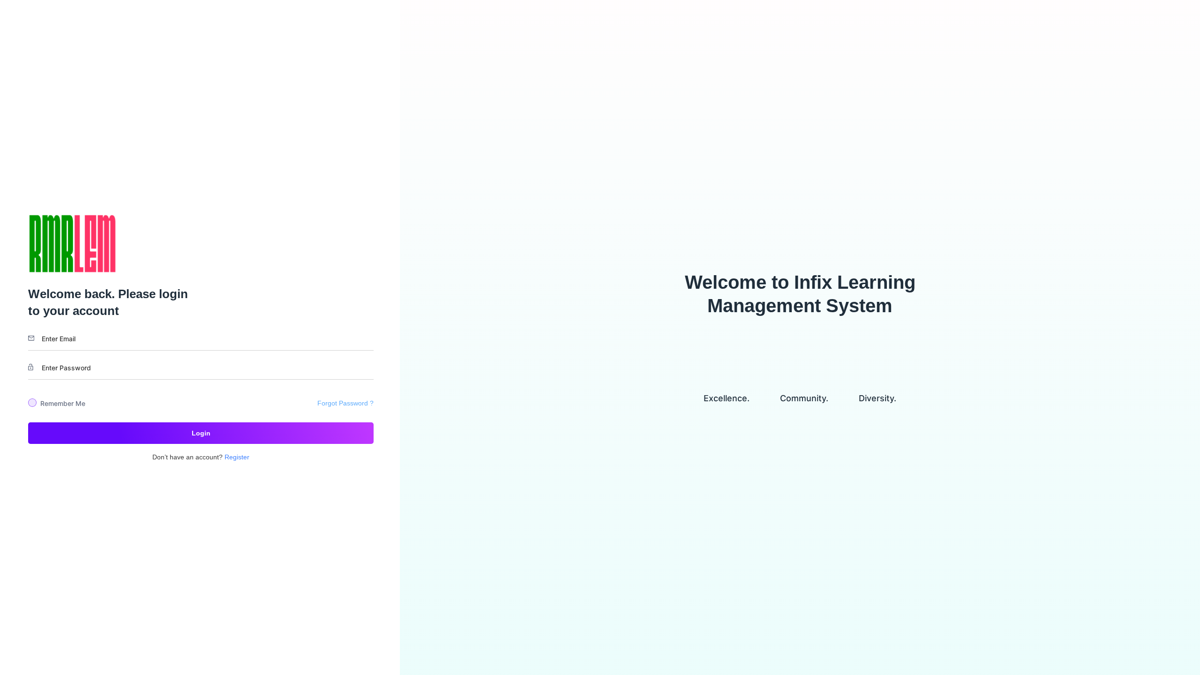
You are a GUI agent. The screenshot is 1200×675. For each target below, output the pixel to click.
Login (201, 433)
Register (237, 457)
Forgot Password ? (345, 403)
